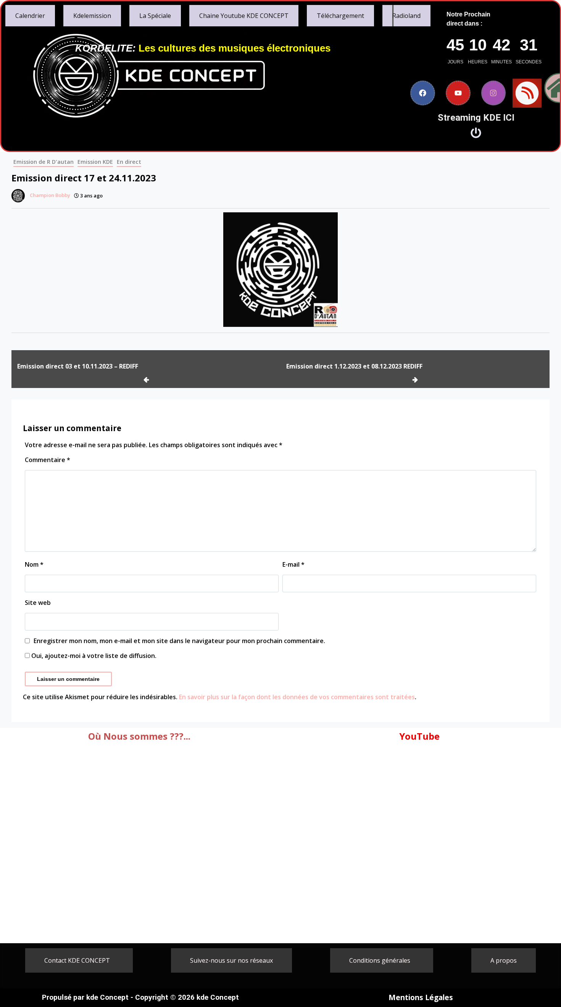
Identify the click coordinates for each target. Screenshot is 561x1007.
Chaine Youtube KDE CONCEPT (244, 15)
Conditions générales (379, 960)
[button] (79, 960)
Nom (34, 564)
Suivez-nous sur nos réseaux (231, 960)
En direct (129, 161)
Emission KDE (95, 161)
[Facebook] (422, 93)
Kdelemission (92, 15)
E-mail (293, 564)
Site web (38, 602)
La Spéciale (155, 15)
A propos (503, 960)
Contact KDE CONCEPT (77, 960)
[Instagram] (493, 93)
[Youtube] (458, 93)
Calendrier (30, 15)
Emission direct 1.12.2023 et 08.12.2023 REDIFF (354, 366)
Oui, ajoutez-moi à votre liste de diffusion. (93, 655)
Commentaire (47, 460)
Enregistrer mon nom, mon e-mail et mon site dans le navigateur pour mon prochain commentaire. (179, 641)
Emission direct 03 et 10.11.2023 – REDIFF (77, 366)
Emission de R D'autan (43, 161)
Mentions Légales (421, 997)
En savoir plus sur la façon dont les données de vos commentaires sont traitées (297, 697)
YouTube (419, 736)
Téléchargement (340, 15)
